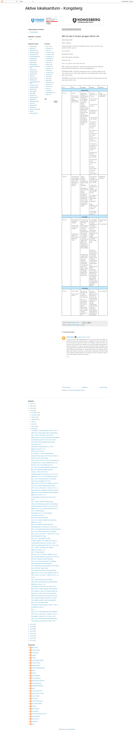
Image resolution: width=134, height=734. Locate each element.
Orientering (33, 87)
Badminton (33, 50)
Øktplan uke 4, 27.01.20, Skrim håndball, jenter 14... (45, 476)
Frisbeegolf (33, 64)
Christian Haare (36, 663)
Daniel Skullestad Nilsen (38, 668)
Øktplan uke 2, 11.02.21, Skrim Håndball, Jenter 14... (45, 572)
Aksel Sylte (35, 647)
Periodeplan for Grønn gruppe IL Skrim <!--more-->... (45, 605)
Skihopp (32, 95)
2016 (31, 633)
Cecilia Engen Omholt (37, 660)
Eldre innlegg (103, 387)
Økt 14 (33, 499)
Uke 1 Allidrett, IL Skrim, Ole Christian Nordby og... (44, 591)
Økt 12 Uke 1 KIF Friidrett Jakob (39, 602)
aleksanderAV (49, 92)
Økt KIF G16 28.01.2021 (37, 451)
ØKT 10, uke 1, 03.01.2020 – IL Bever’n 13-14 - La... (45, 614)
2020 (31, 624)
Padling (32, 89)
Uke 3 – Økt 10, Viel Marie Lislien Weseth (42, 547)
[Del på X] (87, 323)
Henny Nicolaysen (36, 683)
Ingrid (33, 688)
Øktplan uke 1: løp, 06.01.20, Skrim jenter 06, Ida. (44, 595)
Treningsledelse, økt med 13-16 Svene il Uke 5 (43, 439)
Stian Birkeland (36, 716)
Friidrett (32, 62)
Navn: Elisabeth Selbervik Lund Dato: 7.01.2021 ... (44, 598)
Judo (31, 76)
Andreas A (49, 48)
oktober (33, 417)
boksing (32, 107)
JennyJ (48, 70)
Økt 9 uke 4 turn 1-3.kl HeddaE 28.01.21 (41, 465)
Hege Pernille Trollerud (38, 680)
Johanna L (49, 72)
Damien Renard (36, 665)
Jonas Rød (34, 698)
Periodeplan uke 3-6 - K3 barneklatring (41, 513)
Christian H (49, 56)
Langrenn (82, 324)
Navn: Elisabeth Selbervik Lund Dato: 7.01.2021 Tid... (45, 556)
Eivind (33, 670)
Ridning (32, 91)
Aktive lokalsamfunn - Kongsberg (53, 8)
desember (34, 412)
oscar (33, 724)
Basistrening (33, 52)
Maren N (48, 84)
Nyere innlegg (66, 387)
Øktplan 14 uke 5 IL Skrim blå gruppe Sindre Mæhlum (45, 437)
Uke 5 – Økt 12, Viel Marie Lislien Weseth (42, 435)
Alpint (31, 48)
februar (33, 426)
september (34, 419)
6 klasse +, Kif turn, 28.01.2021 (39, 472)
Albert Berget (70, 337)
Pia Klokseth (35, 711)
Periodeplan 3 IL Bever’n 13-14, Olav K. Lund (43, 616)
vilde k (47, 94)
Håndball (32, 72)
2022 (31, 408)
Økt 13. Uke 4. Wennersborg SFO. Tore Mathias (43, 479)
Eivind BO (48, 60)
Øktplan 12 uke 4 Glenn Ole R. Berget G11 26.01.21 (45, 483)
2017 (31, 631)
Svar (68, 356)
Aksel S (48, 46)
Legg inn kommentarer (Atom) (77, 390)
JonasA (48, 76)
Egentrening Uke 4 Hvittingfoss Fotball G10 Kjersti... (45, 490)
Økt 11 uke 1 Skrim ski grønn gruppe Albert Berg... (44, 618)
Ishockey (32, 74)
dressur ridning (34, 109)
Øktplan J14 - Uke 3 (36, 522)
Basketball (32, 54)
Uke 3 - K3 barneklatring (37, 511)
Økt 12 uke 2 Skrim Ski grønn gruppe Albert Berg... (44, 582)
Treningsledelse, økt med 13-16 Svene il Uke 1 (43, 621)
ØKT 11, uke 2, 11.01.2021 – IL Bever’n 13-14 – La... (45, 575)
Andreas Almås (36, 650)
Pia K (47, 88)
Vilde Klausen (35, 719)
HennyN (48, 66)
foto (31, 39)
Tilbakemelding (34, 32)
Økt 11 (33, 609)
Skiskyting (32, 97)
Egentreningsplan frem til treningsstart (41, 563)
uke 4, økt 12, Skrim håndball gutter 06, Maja (43, 485)
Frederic (34, 673)
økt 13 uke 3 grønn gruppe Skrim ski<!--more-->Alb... (45, 545)
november (34, 415)
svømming (32, 113)
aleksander (35, 721)
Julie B (48, 78)
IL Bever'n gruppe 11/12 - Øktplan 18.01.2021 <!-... (44, 540)
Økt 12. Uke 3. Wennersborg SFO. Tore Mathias (43, 531)
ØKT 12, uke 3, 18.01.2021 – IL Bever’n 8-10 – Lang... (45, 533)
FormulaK (32, 58)
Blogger (73, 729)
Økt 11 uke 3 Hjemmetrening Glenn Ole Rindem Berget (45, 529)
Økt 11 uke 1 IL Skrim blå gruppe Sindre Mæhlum (44, 611)
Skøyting (32, 99)
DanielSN (48, 58)
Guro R (48, 62)
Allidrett (32, 46)
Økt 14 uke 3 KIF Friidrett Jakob (39, 517)
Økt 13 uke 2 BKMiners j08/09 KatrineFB (42, 559)
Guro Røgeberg (36, 675)
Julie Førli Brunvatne (37, 701)
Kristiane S (49, 82)
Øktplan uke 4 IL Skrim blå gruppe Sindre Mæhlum (44, 492)
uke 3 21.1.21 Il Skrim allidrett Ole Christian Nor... (44, 520)
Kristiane (34, 706)
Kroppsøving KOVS (35, 82)
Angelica (34, 655)
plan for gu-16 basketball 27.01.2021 (41, 481)
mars (32, 424)
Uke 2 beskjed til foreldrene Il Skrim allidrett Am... (44, 570)
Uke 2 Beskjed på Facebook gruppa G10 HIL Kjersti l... (45, 566)
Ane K (47, 50)
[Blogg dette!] (85, 323)
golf (31, 111)
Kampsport (33, 78)
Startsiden (85, 387)
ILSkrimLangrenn (76, 324)
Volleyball (32, 105)
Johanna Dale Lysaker (38, 693)
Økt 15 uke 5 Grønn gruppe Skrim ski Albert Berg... (44, 433)
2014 (31, 638)
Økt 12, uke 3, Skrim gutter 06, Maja (40, 538)
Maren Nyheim (36, 708)
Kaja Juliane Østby (37, 703)
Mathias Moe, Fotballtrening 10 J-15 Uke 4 (42, 446)
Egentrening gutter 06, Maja (38, 536)
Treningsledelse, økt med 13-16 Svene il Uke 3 (43, 543)
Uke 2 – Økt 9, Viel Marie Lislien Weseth (41, 579)
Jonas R (48, 74)
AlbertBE (69, 324)
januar (33, 428)
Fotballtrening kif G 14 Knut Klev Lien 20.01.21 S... (44, 527)
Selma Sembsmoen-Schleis (39, 713)
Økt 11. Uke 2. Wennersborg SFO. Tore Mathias (43, 561)
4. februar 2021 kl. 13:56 (83, 337)
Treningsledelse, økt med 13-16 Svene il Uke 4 (43, 497)
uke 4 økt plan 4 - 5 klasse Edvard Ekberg (42, 453)
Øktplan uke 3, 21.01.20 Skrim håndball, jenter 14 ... (45, 508)
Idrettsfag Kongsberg (37, 685)
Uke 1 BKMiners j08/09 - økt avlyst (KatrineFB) (43, 600)
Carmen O (49, 52)
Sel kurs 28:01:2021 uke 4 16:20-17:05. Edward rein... (45, 460)
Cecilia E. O (49, 54)
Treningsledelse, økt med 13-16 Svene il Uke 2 (43, 586)
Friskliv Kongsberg (35, 66)
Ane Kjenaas (35, 652)
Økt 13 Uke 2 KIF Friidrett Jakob (39, 568)
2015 (31, 635)
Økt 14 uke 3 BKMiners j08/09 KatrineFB (42, 524)
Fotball (31, 60)
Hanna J (48, 64)
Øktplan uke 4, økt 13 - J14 (38, 494)
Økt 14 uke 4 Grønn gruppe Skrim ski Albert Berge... (45, 504)
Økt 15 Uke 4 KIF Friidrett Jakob (39, 458)
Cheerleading (33, 56)
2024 (31, 403)
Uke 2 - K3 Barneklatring (37, 552)
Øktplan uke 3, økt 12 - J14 (38, 550)
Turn (31, 103)
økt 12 (32, 577)
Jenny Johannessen (37, 691)
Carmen (34, 657)
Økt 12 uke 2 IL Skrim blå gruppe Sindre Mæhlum (44, 588)
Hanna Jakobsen (36, 678)
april (32, 421)
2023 (31, 406)
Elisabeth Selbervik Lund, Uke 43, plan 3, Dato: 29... (45, 456)
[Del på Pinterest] (90, 323)
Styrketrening (33, 101)
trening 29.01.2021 (36, 444)
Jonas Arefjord (35, 696)
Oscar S (48, 86)
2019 (31, 626)
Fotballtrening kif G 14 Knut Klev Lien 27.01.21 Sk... (44, 474)
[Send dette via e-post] (83, 323)
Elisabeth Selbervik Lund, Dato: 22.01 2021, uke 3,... (45, 506)
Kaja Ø (48, 80)
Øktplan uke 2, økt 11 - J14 (38, 584)
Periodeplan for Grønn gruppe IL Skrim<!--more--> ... (45, 430)
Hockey (32, 70)
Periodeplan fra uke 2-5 (37, 607)
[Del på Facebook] (88, 323)
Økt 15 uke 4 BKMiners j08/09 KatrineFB (42, 469)
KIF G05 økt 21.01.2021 (37, 515)
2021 (31, 410)
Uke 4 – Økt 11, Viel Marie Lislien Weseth (42, 501)
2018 (31, 629)
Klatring (32, 80)
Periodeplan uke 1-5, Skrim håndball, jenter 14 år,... (44, 462)
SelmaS (48, 90)
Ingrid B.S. (49, 68)
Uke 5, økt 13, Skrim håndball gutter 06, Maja (43, 442)
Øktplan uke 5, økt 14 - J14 (38, 449)
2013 (31, 640)
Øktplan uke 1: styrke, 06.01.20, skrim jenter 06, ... (44, 593)
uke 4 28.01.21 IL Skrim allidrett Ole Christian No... (44, 467)
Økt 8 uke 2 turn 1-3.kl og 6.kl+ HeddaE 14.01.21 (44, 554)
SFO (31, 93)
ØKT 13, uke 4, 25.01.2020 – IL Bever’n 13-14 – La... (45, 488)
